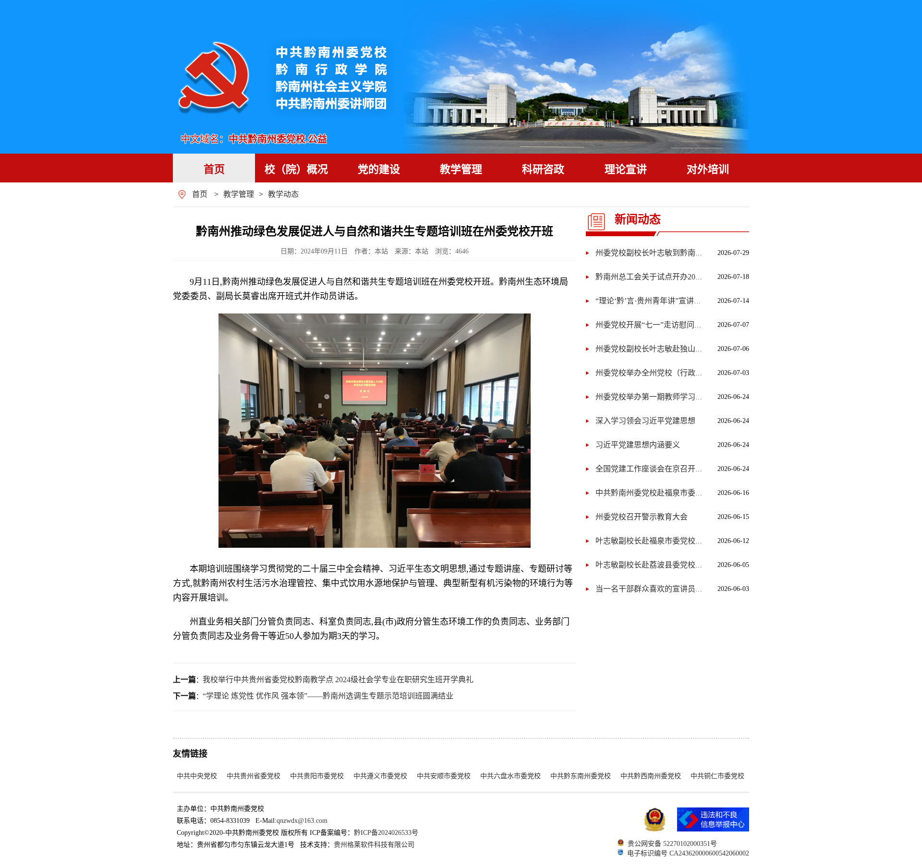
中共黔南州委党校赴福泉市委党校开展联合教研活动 (683, 493)
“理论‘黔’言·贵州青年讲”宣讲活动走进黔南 (667, 301)
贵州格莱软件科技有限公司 (374, 844)
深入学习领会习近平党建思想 (645, 421)
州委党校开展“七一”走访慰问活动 (652, 325)
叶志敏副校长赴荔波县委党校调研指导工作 (668, 565)
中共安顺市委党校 (444, 776)
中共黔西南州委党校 (650, 776)
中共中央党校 (197, 776)
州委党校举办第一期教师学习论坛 (653, 397)
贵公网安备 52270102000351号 (672, 843)
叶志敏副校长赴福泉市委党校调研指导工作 (668, 541)
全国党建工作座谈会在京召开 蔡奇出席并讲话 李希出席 (689, 469)
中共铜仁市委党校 (717, 776)
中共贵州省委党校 (253, 776)
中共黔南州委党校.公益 (278, 139)
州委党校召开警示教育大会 (641, 517)
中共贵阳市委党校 (317, 776)
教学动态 (283, 194)
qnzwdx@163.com (302, 820)
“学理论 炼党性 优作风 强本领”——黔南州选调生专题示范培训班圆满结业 (328, 696)
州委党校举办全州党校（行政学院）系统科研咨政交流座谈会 (699, 373)
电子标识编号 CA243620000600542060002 (688, 853)
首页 (199, 194)
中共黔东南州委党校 (580, 776)
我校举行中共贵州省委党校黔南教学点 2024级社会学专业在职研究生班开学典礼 (338, 679)
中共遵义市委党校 (380, 776)
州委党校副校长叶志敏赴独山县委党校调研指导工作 (683, 349)
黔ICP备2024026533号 (386, 832)
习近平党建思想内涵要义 (637, 445)
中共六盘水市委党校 (510, 776)
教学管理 (238, 194)
